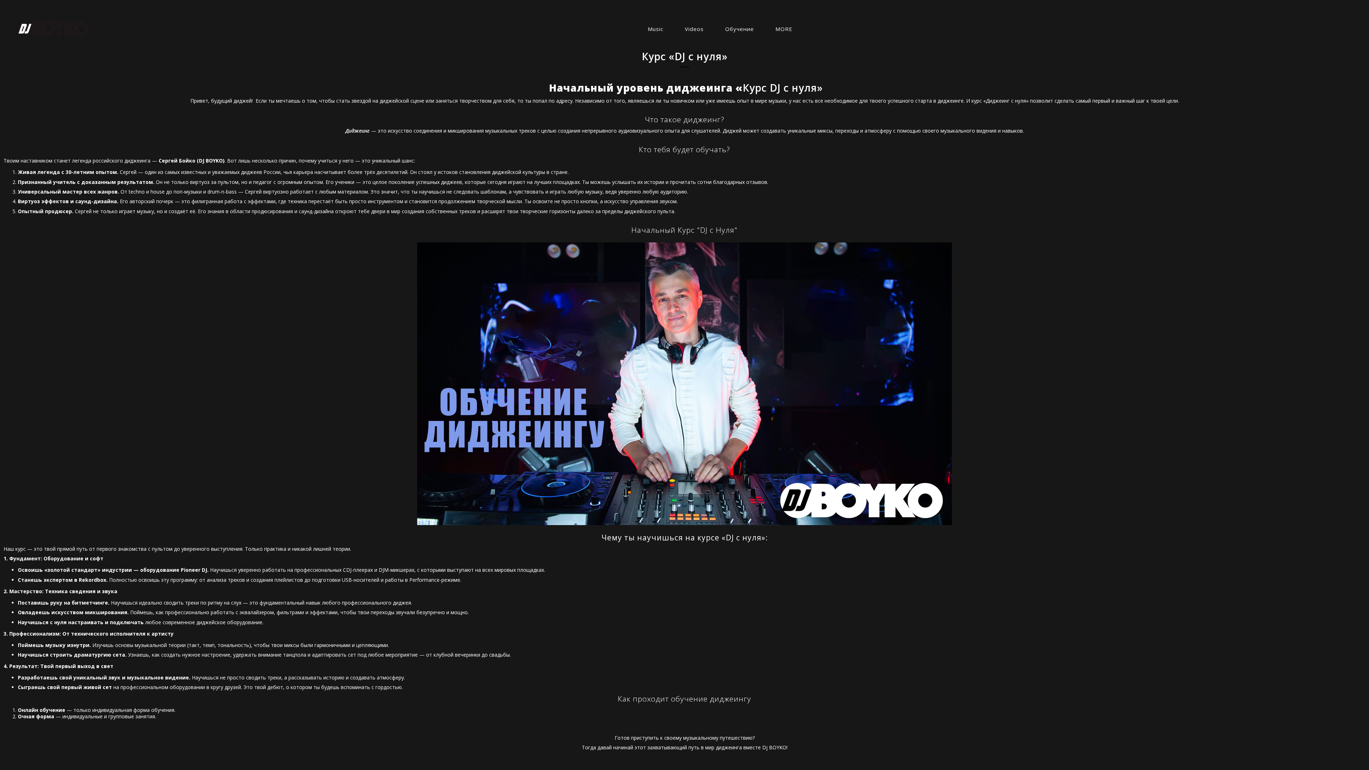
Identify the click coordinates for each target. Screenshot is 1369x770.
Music (655, 28)
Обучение (739, 28)
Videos (694, 28)
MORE (784, 28)
